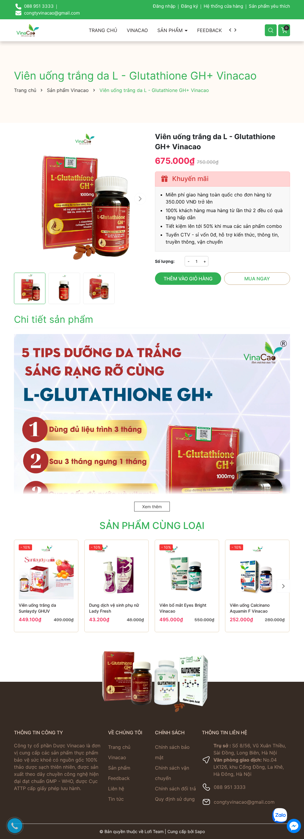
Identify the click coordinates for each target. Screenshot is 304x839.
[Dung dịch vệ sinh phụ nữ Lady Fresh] (116, 571)
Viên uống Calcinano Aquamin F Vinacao (250, 608)
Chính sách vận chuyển (172, 773)
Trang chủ (103, 30)
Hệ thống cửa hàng (223, 6)
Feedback (209, 30)
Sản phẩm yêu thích (269, 6)
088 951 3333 (230, 787)
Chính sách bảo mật (172, 752)
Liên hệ (116, 789)
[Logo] (28, 29)
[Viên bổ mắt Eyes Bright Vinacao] (186, 571)
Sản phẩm (170, 30)
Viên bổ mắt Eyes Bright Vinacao (182, 608)
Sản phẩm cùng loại (152, 525)
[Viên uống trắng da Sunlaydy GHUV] (46, 571)
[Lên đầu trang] (294, 792)
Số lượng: (165, 261)
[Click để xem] (81, 199)
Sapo (200, 831)
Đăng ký (189, 6)
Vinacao (137, 30)
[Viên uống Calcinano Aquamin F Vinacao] (257, 571)
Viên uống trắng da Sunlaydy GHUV (37, 608)
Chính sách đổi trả (175, 789)
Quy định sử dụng (175, 799)
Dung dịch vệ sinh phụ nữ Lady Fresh (114, 608)
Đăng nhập (164, 6)
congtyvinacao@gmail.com (244, 802)
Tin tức (116, 799)
